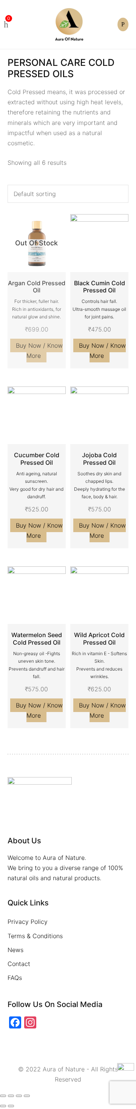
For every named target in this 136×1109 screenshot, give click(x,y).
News (15, 950)
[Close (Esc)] (3, 1096)
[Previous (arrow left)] (3, 1106)
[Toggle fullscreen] (19, 1096)
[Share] (11, 1096)
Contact (19, 964)
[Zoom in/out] (27, 1096)
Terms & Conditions (35, 936)
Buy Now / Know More (39, 350)
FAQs (15, 977)
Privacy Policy (28, 921)
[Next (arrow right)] (11, 1106)
